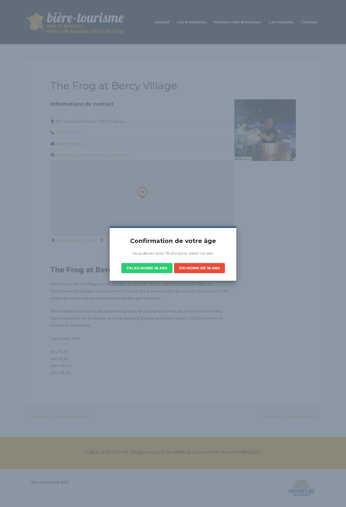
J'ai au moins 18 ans (146, 268)
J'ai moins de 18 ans (199, 268)
